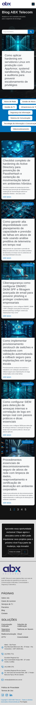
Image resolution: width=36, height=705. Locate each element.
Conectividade (22, 637)
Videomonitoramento (21, 129)
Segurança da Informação (20, 112)
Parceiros (5, 607)
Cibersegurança (28, 143)
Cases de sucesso (8, 601)
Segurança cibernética (5, 630)
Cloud (19, 634)
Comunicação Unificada (6, 625)
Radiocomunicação (8, 634)
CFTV (3, 637)
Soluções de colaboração (22, 625)
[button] (33, 4)
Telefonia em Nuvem (25, 629)
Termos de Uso (7, 691)
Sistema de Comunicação (20, 118)
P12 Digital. (23, 702)
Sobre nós (5, 598)
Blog (3, 610)
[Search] (31, 32)
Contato (4, 613)
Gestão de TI (10, 107)
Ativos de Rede (10, 102)
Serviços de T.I (7, 604)
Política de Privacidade (10, 687)
